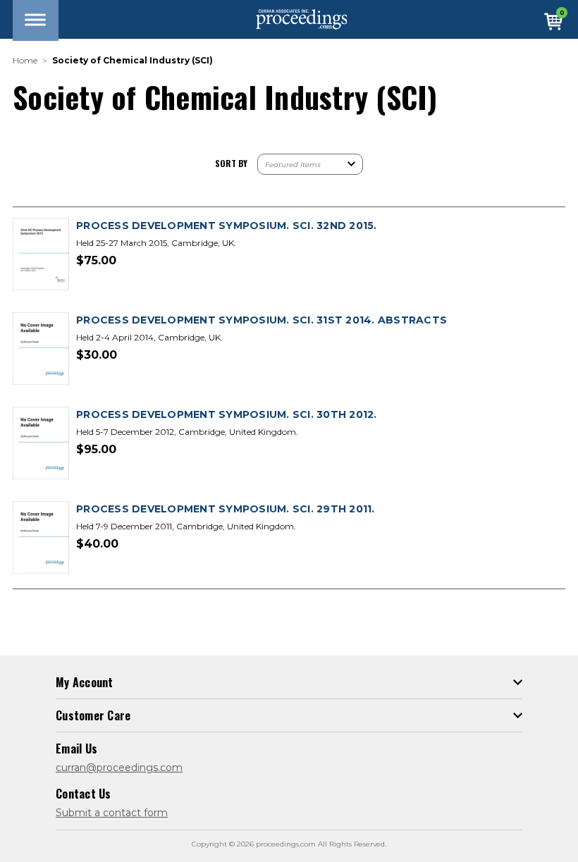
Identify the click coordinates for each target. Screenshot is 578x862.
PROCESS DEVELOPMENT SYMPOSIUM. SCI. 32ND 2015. (226, 225)
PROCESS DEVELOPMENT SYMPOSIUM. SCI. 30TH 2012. (226, 414)
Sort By (231, 163)
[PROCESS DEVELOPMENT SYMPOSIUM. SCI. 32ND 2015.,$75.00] (41, 255)
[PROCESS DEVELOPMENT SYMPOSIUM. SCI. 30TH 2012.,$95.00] (41, 444)
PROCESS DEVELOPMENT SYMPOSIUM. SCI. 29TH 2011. (225, 509)
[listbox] (310, 164)
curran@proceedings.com (119, 767)
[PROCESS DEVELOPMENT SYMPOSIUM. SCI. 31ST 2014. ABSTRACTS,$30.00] (41, 349)
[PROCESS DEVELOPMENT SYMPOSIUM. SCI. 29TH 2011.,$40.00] (41, 538)
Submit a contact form (112, 812)
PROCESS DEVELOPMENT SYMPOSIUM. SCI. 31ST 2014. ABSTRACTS (261, 320)
